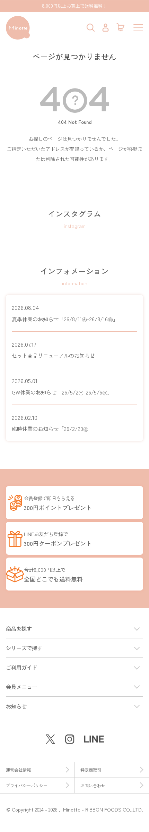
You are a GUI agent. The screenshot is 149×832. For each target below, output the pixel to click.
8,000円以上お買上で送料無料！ (74, 5)
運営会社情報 (18, 770)
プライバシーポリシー (26, 785)
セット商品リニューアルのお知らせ (53, 349)
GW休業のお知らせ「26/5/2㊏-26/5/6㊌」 (62, 386)
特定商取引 (90, 770)
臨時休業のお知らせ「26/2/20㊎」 (53, 423)
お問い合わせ (92, 785)
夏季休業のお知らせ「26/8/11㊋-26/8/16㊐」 (65, 313)
